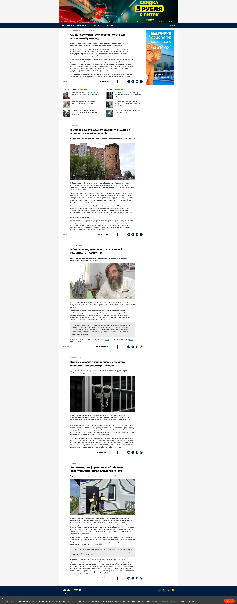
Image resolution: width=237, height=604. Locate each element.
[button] (63, 25)
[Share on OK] (132, 81)
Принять (229, 601)
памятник (83, 89)
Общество (91, 30)
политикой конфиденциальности (170, 601)
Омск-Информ (76, 25)
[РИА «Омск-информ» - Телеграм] (168, 590)
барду (107, 339)
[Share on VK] (128, 81)
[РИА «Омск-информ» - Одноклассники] (163, 590)
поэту (131, 339)
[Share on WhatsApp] (140, 81)
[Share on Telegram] (136, 81)
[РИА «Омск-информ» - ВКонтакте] (159, 590)
